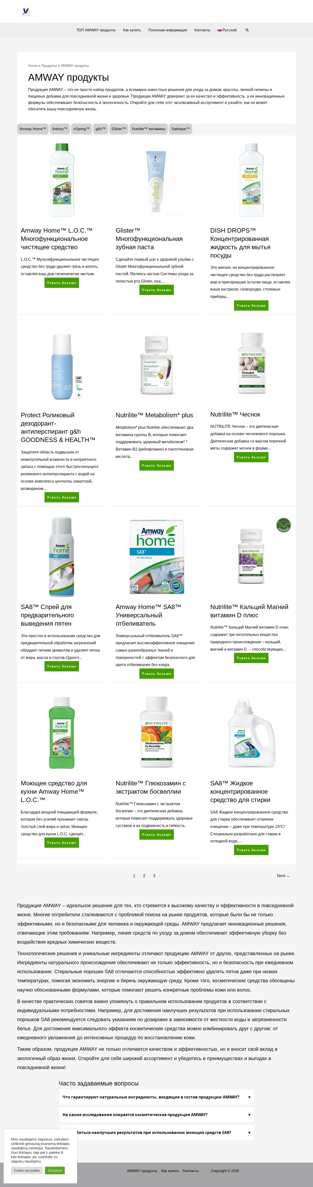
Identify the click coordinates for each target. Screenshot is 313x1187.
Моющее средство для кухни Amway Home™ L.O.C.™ (54, 791)
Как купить (132, 30)
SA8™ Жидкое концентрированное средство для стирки (240, 791)
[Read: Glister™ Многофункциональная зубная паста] (157, 180)
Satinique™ (180, 129)
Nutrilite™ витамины (148, 129)
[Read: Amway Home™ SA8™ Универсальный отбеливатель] (157, 556)
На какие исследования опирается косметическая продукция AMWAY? (135, 1114)
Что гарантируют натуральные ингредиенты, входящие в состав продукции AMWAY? (151, 1097)
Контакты (202, 30)
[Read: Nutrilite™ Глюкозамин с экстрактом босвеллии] (157, 732)
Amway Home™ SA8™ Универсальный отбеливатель (148, 615)
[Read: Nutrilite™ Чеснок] (251, 364)
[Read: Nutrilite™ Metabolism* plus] (157, 364)
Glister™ (119, 129)
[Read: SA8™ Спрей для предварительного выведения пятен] (62, 556)
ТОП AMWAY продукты (96, 30)
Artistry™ (59, 129)
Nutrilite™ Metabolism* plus (154, 415)
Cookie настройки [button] (27, 1170)
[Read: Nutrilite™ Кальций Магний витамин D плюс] (251, 556)
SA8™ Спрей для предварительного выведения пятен (47, 615)
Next (283, 876)
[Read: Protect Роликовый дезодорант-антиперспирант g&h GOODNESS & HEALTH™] (62, 364)
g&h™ (101, 129)
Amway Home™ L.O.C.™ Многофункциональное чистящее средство (57, 239)
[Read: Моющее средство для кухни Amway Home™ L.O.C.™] (62, 732)
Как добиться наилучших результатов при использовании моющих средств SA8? (147, 1132)
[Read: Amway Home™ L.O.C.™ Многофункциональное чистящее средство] (62, 180)
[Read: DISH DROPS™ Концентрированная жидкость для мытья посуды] (251, 180)
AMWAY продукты (142, 1171)
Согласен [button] (55, 1170)
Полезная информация (167, 30)
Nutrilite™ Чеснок (235, 414)
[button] (247, 30)
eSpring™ (81, 129)
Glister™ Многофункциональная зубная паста (149, 239)
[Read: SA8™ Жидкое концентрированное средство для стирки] (251, 732)
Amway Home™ (33, 129)
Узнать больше (63, 281)
